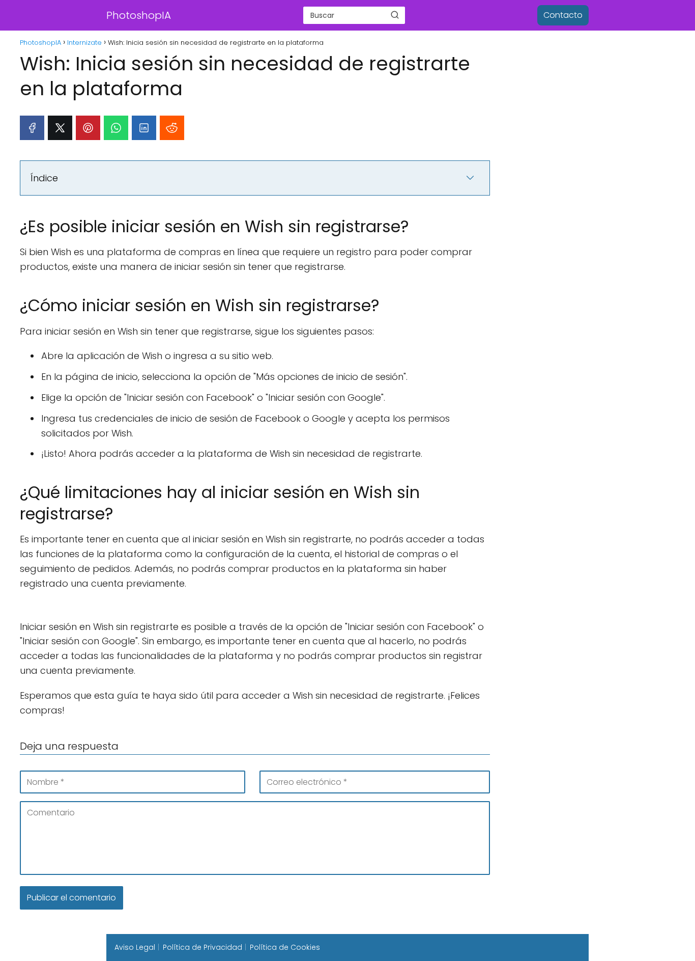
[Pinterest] (88, 128)
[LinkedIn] (144, 128)
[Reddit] (172, 128)
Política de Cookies (285, 947)
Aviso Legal (134, 947)
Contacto (563, 15)
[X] (60, 128)
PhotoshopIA (138, 15)
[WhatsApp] (116, 128)
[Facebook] (32, 128)
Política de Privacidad (202, 947)
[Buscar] (395, 15)
